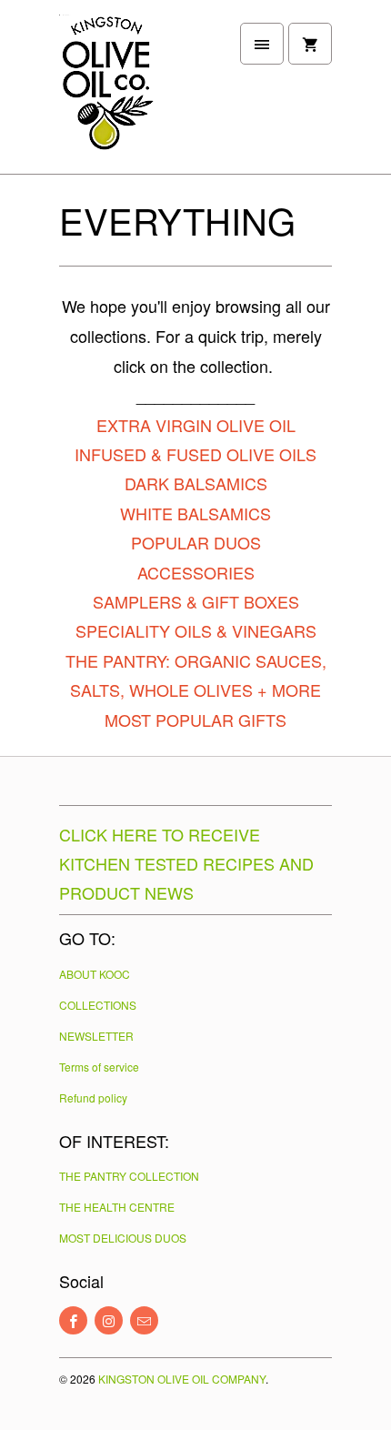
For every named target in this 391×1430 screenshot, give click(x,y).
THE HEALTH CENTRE (117, 1206)
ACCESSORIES (196, 572)
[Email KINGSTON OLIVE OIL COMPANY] (144, 1320)
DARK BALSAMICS (196, 483)
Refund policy (93, 1097)
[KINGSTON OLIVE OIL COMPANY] (132, 94)
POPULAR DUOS (196, 542)
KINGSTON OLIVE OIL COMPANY (182, 1378)
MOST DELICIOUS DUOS (122, 1237)
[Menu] (262, 44)
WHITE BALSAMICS (195, 513)
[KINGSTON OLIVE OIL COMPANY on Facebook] (73, 1320)
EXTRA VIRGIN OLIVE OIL (196, 425)
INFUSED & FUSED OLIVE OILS (195, 454)
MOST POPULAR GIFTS (195, 719)
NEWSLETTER (96, 1035)
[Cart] (310, 44)
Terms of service (99, 1066)
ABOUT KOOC (94, 974)
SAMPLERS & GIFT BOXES (196, 601)
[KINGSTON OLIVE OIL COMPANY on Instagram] (109, 1320)
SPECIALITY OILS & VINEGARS (195, 630)
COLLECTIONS (97, 1004)
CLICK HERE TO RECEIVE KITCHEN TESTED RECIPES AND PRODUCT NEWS (186, 863)
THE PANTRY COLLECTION (129, 1175)
